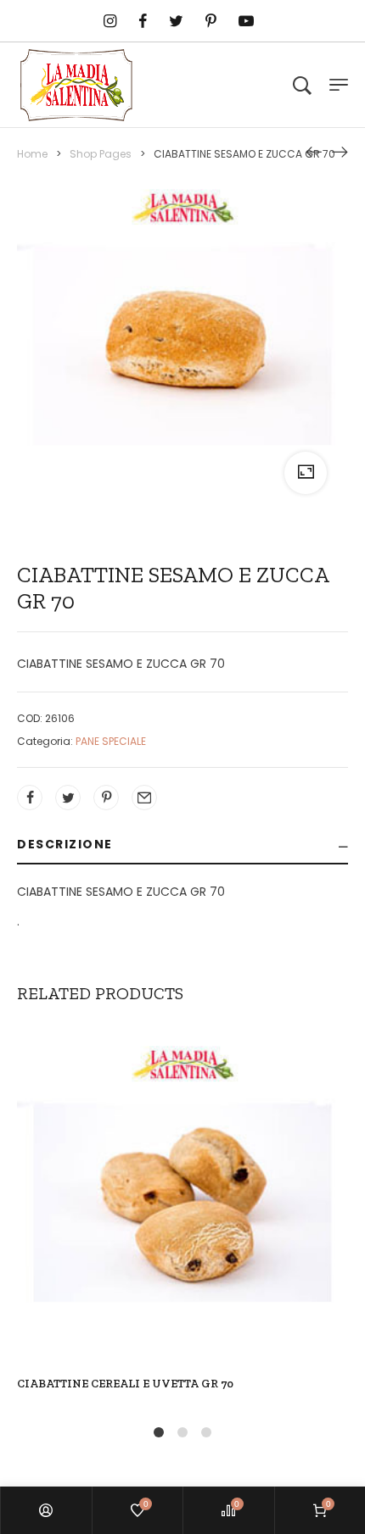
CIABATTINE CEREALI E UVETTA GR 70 (125, 1383)
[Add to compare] (182, 1237)
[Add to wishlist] (218, 1237)
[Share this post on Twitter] (68, 797)
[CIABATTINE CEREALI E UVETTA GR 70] (314, 151)
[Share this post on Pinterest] (106, 797)
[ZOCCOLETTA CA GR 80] (339, 151)
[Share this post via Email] (144, 797)
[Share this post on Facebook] (29, 797)
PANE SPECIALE (111, 741)
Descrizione (65, 844)
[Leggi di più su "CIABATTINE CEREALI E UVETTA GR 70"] (147, 1237)
